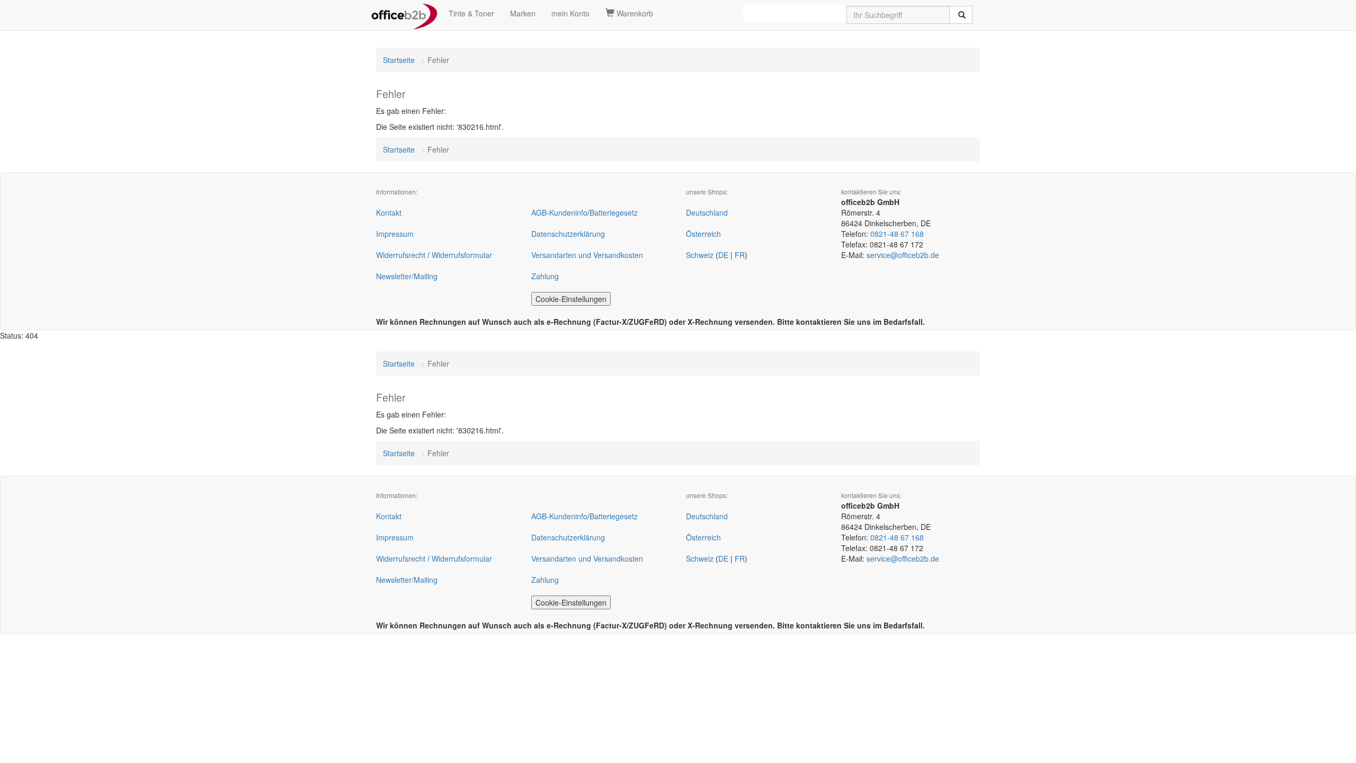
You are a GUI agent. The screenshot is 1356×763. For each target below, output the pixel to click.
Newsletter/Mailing (407, 276)
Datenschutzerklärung (568, 233)
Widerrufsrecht (400, 255)
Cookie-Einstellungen (571, 299)
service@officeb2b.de (903, 255)
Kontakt (389, 212)
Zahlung (545, 276)
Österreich (703, 233)
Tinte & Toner (471, 13)
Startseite (399, 60)
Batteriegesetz (614, 212)
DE (723, 255)
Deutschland (707, 212)
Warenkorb (633, 13)
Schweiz (699, 255)
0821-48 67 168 (897, 233)
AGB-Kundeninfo (559, 212)
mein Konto (570, 13)
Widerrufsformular (462, 255)
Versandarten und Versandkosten (587, 255)
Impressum (395, 233)
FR (740, 255)
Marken (523, 13)
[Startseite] (404, 13)
